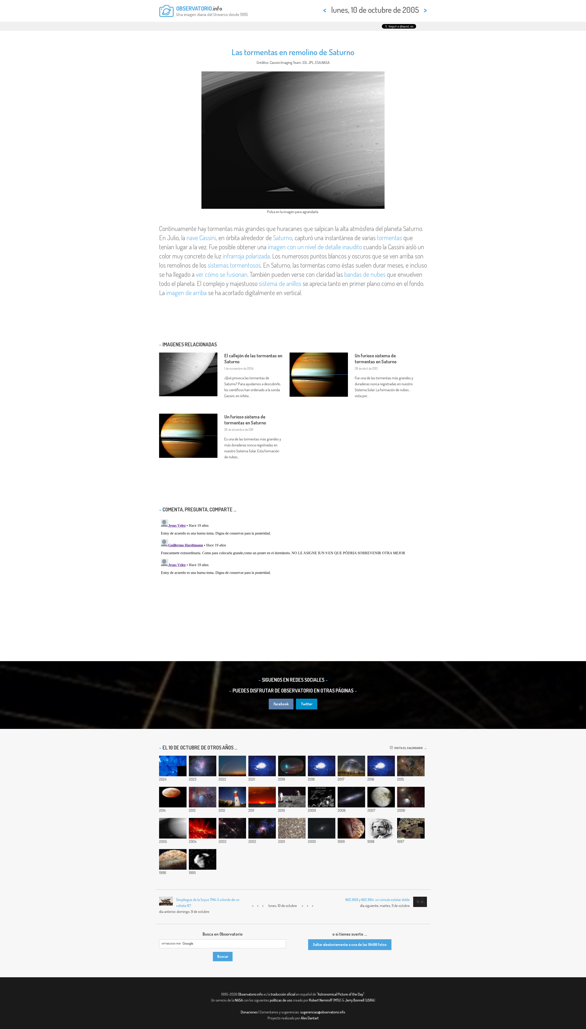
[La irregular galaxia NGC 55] (351, 797)
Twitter (306, 704)
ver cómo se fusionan (221, 274)
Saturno (282, 237)
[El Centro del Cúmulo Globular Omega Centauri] (292, 828)
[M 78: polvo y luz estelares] (202, 797)
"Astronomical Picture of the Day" (340, 994)
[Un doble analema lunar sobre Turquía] (232, 766)
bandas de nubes (364, 274)
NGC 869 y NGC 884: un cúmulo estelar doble (377, 899)
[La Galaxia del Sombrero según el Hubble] (232, 828)
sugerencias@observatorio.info (322, 1012)
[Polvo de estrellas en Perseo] (411, 766)
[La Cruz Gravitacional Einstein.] (321, 828)
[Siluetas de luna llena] (262, 766)
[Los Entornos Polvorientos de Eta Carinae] (262, 828)
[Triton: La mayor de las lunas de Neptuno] (173, 859)
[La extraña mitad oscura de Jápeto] (381, 797)
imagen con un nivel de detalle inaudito (315, 247)
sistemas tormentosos (234, 265)
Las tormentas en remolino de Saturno (293, 52)
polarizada (258, 256)
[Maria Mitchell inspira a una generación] (381, 828)
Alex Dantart (310, 1018)
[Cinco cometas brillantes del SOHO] (173, 766)
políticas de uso (281, 1000)
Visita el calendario (408, 748)
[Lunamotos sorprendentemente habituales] (292, 797)
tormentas (389, 237)
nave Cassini (201, 237)
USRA (370, 1000)
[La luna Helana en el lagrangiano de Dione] (202, 859)
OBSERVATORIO (194, 8)
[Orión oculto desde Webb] (202, 766)
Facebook (281, 704)
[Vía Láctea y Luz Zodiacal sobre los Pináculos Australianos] (351, 766)
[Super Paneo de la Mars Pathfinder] (411, 828)
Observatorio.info (250, 994)
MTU (337, 1000)
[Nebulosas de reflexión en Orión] (411, 797)
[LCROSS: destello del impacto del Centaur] (321, 797)
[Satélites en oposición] (173, 797)
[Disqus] (293, 575)
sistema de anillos (280, 283)
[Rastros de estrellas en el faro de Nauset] (232, 797)
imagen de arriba (186, 292)
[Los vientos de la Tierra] (381, 766)
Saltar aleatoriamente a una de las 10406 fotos (350, 944)
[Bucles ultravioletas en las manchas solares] (202, 828)
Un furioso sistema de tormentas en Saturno (375, 358)
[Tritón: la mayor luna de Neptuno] (351, 828)
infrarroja (233, 256)
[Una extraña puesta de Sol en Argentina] (262, 797)
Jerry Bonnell (354, 1000)
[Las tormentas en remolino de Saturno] (173, 828)
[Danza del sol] (321, 766)
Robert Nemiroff (320, 1000)
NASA (239, 1000)
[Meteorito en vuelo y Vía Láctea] (292, 766)
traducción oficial (283, 994)
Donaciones (249, 1012)
